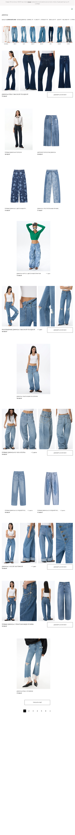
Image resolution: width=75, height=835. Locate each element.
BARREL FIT (30, 19)
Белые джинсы (21, 19)
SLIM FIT (59, 19)
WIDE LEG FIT (52, 19)
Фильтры (5, 19)
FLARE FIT (37, 19)
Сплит (29, 2)
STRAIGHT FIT (44, 19)
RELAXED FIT (65, 19)
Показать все (12, 19)
